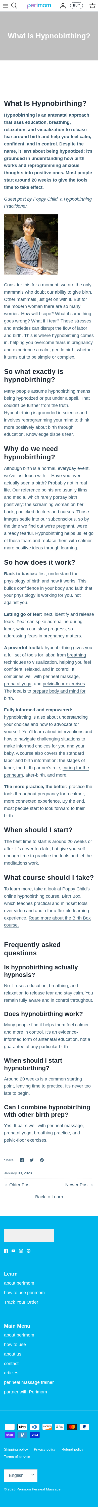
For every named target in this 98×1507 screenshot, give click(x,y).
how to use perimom (24, 1292)
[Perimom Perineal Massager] (39, 6)
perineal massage (61, 676)
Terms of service (17, 1457)
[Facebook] (6, 1251)
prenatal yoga (17, 683)
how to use (15, 1344)
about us (12, 1354)
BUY (76, 5)
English (16, 1475)
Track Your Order (21, 1302)
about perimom (19, 1283)
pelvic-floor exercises (64, 683)
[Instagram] (21, 1251)
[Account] (61, 5)
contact (11, 1363)
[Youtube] (13, 1251)
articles (11, 1372)
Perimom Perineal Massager (39, 1489)
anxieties (22, 328)
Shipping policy (16, 1449)
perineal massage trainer (29, 1382)
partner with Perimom (25, 1391)
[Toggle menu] (5, 5)
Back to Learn (49, 1196)
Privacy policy (45, 1449)
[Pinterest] (28, 1251)
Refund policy (72, 1449)
